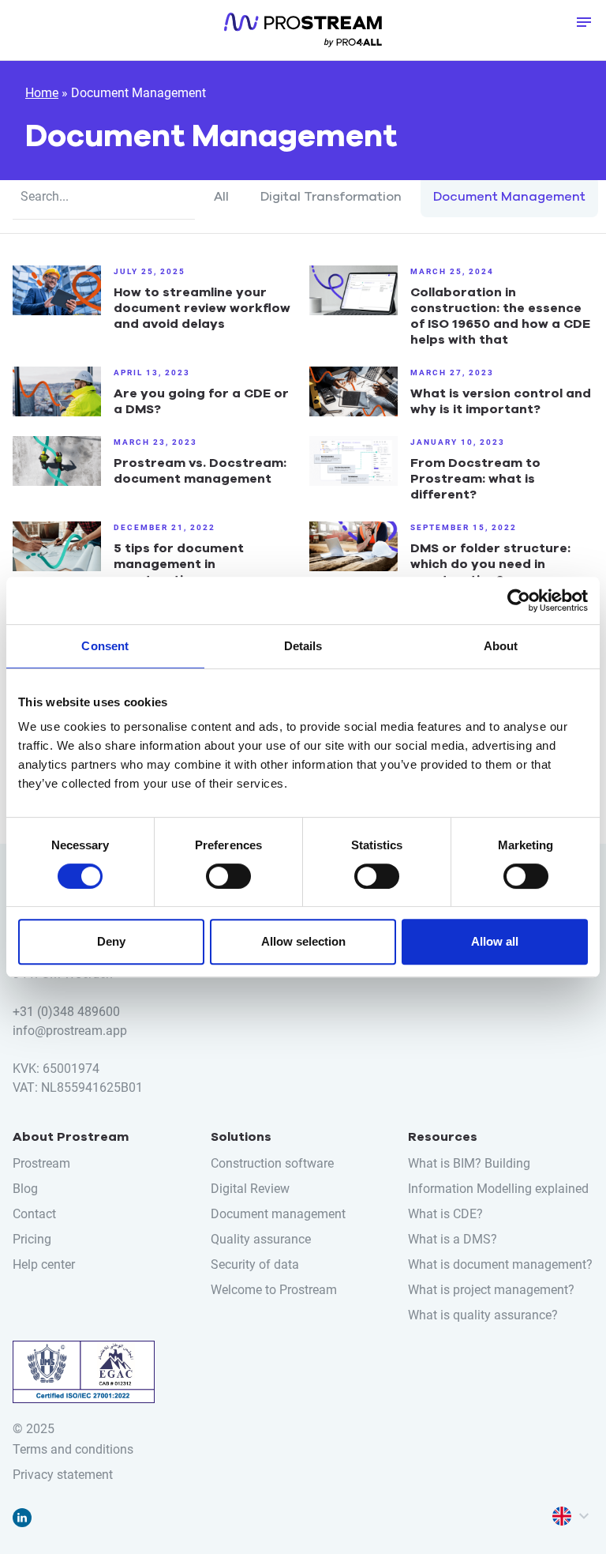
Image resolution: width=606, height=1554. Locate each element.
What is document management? (500, 1264)
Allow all (494, 941)
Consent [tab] (105, 646)
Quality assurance (303, 1240)
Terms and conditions (73, 1449)
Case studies (303, 990)
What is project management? (491, 1289)
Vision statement (303, 1311)
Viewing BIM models (303, 470)
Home (41, 92)
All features (303, 372)
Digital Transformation (331, 196)
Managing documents (303, 444)
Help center (302, 1088)
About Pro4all (303, 1338)
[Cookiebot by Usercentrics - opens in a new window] (519, 600)
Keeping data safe (303, 497)
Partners (303, 1365)
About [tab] (501, 646)
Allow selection (303, 941)
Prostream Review (302, 346)
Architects (303, 568)
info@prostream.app (70, 1030)
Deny (111, 941)
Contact (302, 1392)
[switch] (228, 876)
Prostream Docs (303, 319)
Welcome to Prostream (274, 1289)
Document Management (509, 196)
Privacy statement (63, 1474)
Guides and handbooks (303, 1017)
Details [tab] (303, 646)
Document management (303, 1213)
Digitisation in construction (303, 1186)
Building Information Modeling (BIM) (303, 1159)
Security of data (255, 1264)
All (221, 196)
